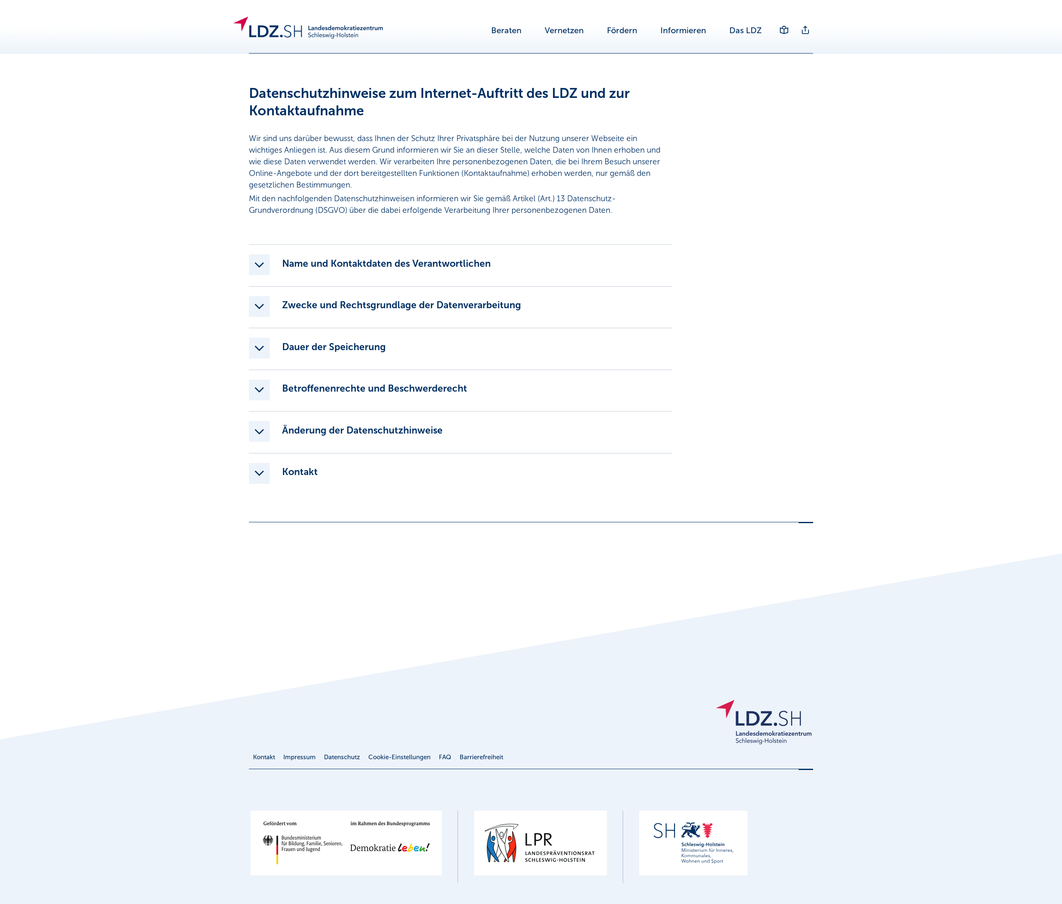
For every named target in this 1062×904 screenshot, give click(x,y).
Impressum (299, 757)
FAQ (445, 757)
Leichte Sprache (783, 24)
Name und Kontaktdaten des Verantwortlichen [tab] (386, 263)
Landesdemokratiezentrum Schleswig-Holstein (337, 31)
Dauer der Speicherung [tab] (334, 347)
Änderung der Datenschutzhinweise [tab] (362, 430)
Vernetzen (564, 30)
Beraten (506, 30)
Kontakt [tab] (300, 472)
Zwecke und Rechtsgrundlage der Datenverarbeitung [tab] (401, 305)
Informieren (683, 30)
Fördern (622, 30)
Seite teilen (805, 24)
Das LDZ (745, 30)
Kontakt (264, 757)
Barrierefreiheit (481, 757)
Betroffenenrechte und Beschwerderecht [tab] (374, 388)
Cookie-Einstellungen (399, 757)
